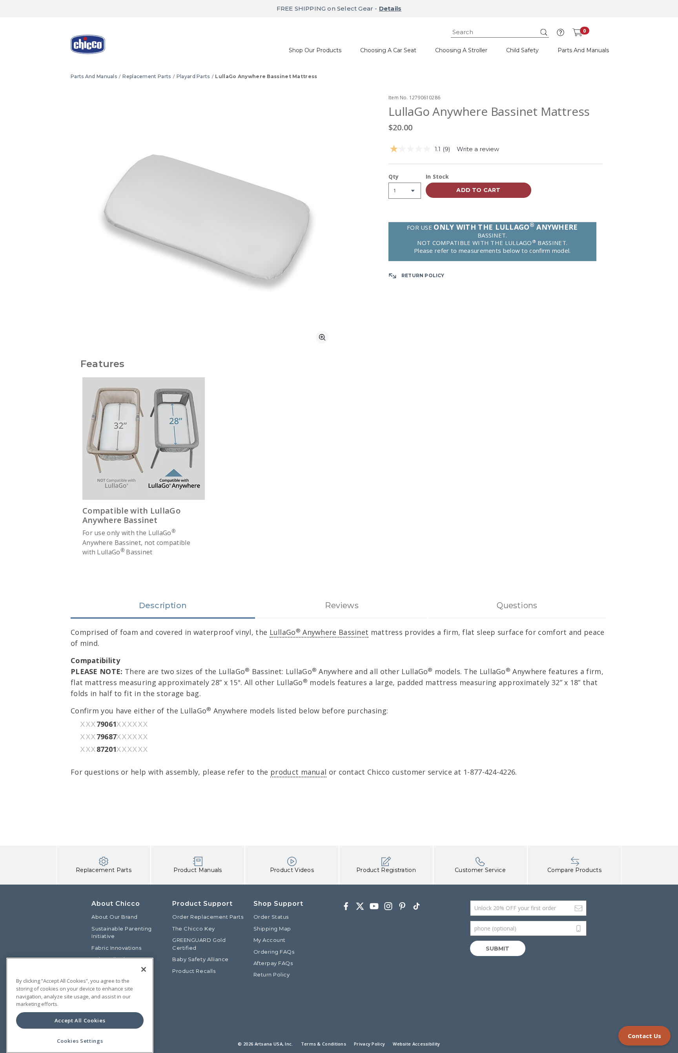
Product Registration (386, 870)
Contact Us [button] (644, 1036)
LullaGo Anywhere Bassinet (319, 632)
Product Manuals (197, 870)
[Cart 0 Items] (577, 32)
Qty (393, 177)
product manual (298, 772)
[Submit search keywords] (543, 32)
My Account (269, 940)
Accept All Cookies (80, 1020)
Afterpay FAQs (273, 963)
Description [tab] (163, 605)
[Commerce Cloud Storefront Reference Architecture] (88, 47)
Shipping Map (272, 928)
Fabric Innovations (116, 948)
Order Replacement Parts (207, 917)
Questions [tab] (517, 605)
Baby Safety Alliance (200, 959)
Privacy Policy (369, 1044)
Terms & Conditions (323, 1044)
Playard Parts (193, 76)
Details (390, 8)
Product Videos (292, 870)
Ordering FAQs (274, 952)
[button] (560, 32)
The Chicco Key (193, 928)
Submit (498, 948)
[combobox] (500, 32)
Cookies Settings (80, 1040)
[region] (79, 1005)
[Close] (143, 969)
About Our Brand (114, 917)
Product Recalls (193, 971)
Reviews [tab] (341, 605)
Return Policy (271, 974)
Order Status (271, 917)
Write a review (478, 149)
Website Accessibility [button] (416, 1044)
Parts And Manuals (94, 76)
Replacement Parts (146, 76)
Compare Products (574, 870)
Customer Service (480, 870)
